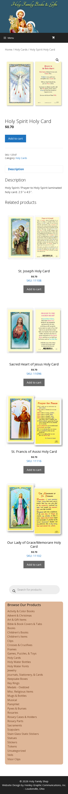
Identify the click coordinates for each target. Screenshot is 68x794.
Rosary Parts (15, 721)
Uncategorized (16, 751)
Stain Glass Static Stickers (23, 734)
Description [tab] (16, 169)
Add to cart (15, 138)
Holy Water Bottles (19, 662)
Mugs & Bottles (17, 696)
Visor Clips (13, 759)
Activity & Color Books (21, 611)
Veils (10, 755)
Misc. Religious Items (20, 691)
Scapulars (13, 729)
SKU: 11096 (34, 369)
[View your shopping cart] (53, 38)
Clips (10, 641)
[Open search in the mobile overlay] (64, 38)
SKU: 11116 (34, 456)
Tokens (12, 746)
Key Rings (13, 683)
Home (8, 49)
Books (11, 628)
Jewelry (11, 670)
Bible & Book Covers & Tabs (24, 624)
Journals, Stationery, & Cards (25, 674)
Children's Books (17, 632)
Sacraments (14, 725)
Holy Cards (21, 49)
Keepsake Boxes (17, 679)
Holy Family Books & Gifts (34, 4)
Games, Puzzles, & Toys (21, 653)
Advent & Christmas (19, 615)
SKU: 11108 (34, 275)
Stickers (12, 742)
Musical (12, 700)
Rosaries (12, 712)
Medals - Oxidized (18, 687)
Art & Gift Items (16, 619)
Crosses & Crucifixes (19, 645)
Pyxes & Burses (16, 708)
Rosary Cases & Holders (22, 717)
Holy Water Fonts (18, 666)
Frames (12, 649)
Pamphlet (13, 704)
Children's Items (17, 636)
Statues (12, 738)
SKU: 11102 (34, 549)
